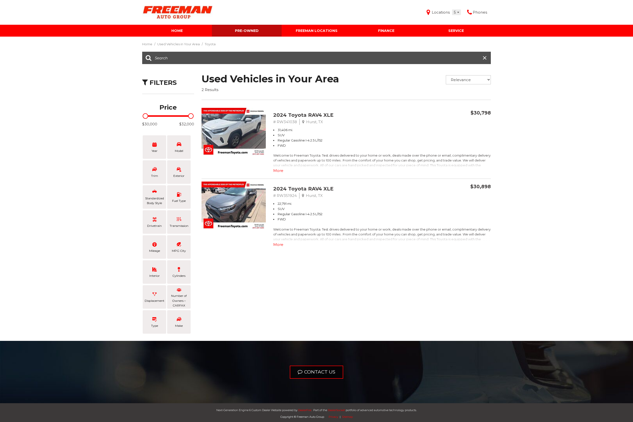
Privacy (333, 417)
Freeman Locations (317, 30)
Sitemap (347, 417)
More (278, 170)
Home (177, 30)
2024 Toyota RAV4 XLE (303, 115)
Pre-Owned (247, 30)
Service (456, 30)
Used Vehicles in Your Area (179, 44)
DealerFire (304, 410)
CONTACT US (319, 372)
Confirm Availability (460, 124)
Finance (386, 30)
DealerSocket (336, 410)
